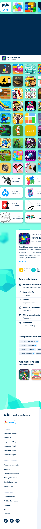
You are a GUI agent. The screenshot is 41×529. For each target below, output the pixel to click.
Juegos (34, 234)
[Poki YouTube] (17, 521)
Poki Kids (7, 505)
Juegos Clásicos (27, 353)
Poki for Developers (11, 501)
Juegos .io (7, 437)
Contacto (7, 469)
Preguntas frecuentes (11, 465)
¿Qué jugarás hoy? (7, 10)
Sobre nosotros (9, 497)
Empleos (7, 514)
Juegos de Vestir (10, 450)
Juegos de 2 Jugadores (12, 442)
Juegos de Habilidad (29, 341)
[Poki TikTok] (6, 521)
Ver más (21, 261)
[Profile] (4, 10)
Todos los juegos (10, 454)
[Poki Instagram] (12, 521)
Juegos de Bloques (28, 345)
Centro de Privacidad (11, 473)
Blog (5, 509)
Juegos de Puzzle (27, 349)
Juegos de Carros (10, 433)
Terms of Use (8, 486)
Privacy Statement (10, 478)
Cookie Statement (10, 482)
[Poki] (5, 5)
